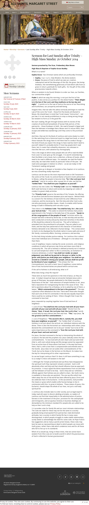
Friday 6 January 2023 (11, 143)
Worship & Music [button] (24, 12)
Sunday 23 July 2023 (11, 104)
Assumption (79, 12)
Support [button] (55, 12)
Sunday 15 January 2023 (12, 133)
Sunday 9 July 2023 (10, 109)
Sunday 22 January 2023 (12, 128)
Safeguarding (18, 490)
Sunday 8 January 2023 (12, 138)
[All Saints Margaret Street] (44, 5)
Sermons (21, 49)
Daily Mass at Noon (73, 2)
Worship (13, 49)
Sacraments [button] (37, 12)
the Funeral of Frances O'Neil (14, 99)
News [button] (47, 12)
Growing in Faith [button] (67, 12)
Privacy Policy (55, 504)
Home (7, 12)
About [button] (14, 12)
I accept (85, 502)
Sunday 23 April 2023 (11, 114)
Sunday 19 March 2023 (12, 124)
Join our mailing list (75, 483)
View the (17, 86)
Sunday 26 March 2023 (12, 119)
